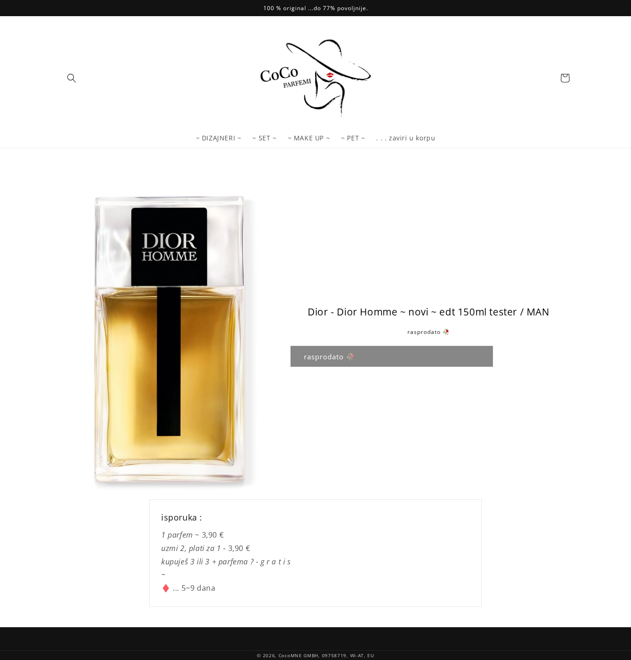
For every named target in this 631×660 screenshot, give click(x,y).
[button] (71, 78)
